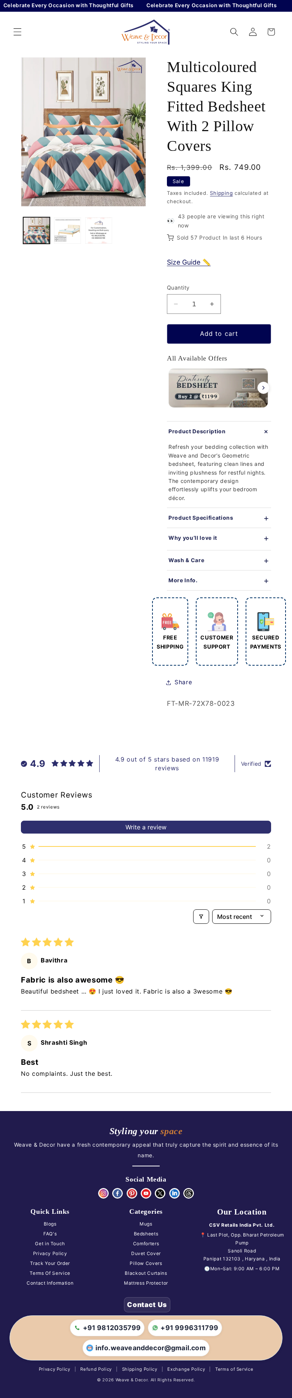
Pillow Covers (146, 1263)
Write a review (146, 827)
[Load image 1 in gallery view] (36, 230)
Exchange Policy (186, 1369)
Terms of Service (234, 1369)
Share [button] (183, 682)
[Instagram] (103, 1193)
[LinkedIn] (174, 1193)
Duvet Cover (146, 1253)
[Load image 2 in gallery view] (67, 230)
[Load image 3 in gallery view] (98, 230)
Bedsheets (146, 1234)
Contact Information (50, 1283)
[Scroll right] (263, 388)
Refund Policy (96, 1369)
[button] (17, 32)
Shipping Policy (139, 1369)
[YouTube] (146, 1193)
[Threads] (188, 1193)
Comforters (146, 1243)
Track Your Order (50, 1263)
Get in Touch (50, 1243)
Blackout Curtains (146, 1273)
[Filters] (201, 916)
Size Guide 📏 (189, 262)
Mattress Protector (146, 1283)
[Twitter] (160, 1193)
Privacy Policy (50, 1253)
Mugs (146, 1224)
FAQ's (50, 1234)
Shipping (221, 193)
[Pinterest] (132, 1193)
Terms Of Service (50, 1273)
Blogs (50, 1224)
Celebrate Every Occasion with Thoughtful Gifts (201, 5)
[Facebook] (117, 1193)
